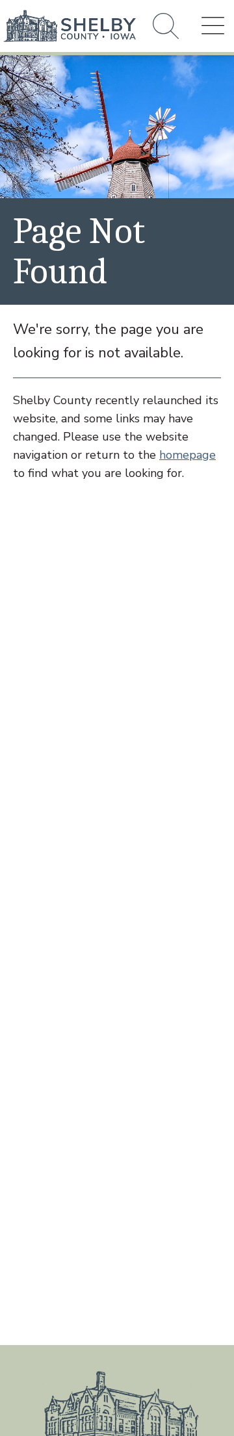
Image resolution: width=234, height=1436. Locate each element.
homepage (187, 455)
